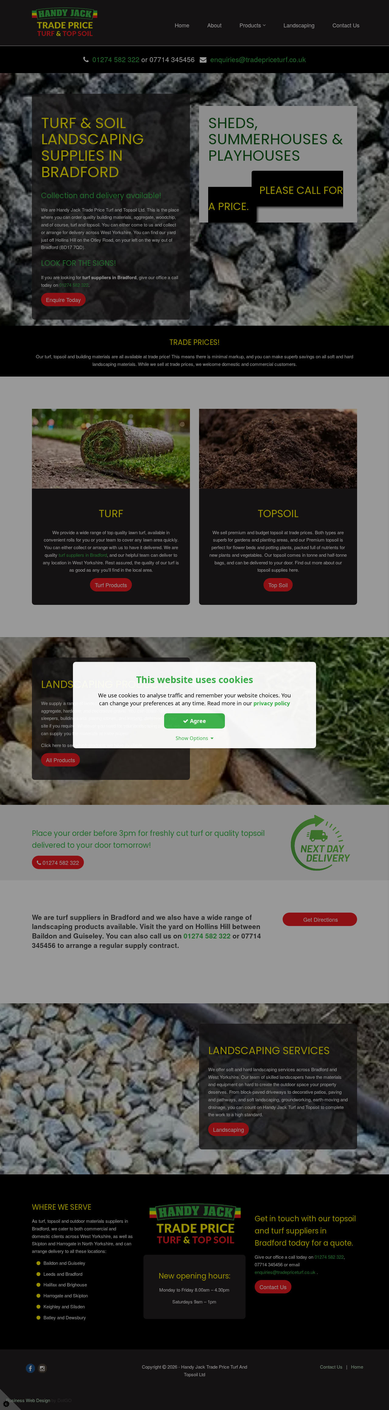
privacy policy (271, 703)
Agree (197, 720)
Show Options (193, 738)
